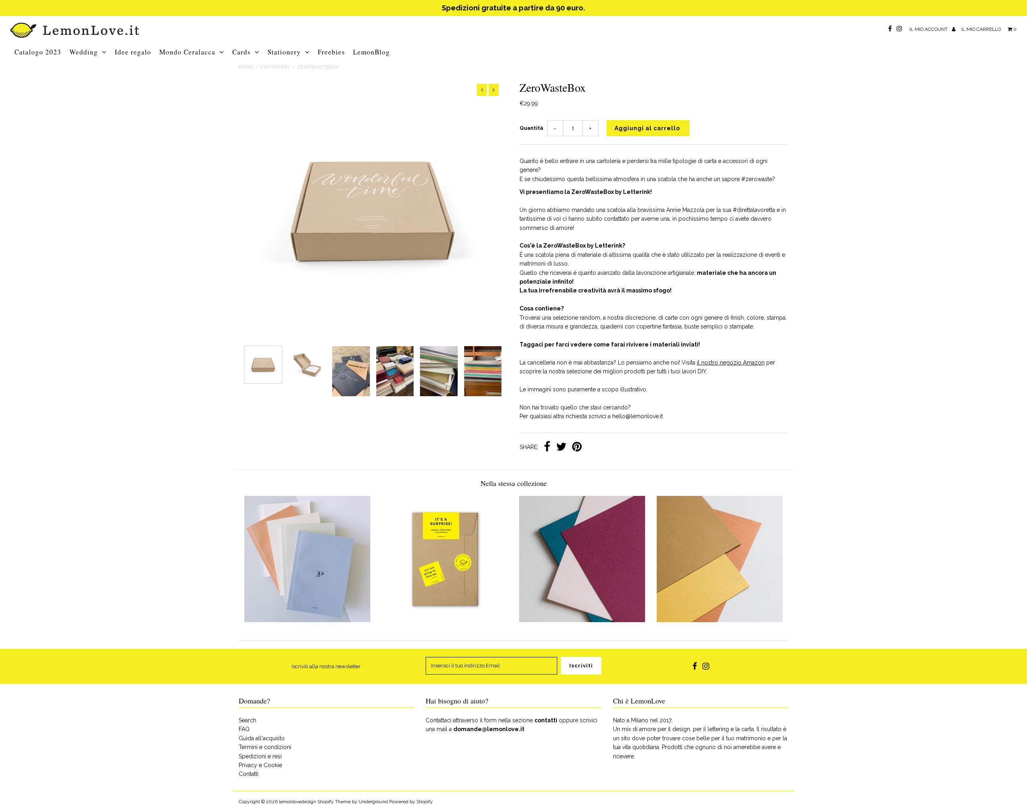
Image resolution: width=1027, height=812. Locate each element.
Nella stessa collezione (514, 483)
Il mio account (929, 29)
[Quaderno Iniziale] (307, 620)
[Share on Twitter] (561, 447)
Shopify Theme (334, 801)
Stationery (284, 51)
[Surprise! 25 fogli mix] (445, 620)
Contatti (248, 774)
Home (246, 67)
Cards (241, 51)
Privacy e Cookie (260, 765)
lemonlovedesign (297, 801)
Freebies (331, 51)
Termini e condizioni (265, 747)
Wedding (83, 51)
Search (247, 720)
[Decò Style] (582, 620)
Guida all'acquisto (262, 738)
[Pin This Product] (577, 447)
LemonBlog (371, 51)
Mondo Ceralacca (187, 51)
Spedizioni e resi (260, 756)
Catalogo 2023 (37, 51)
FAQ (244, 729)
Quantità (531, 128)
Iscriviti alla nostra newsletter (326, 666)
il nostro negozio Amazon (731, 362)
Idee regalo (133, 51)
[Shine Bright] (720, 620)
